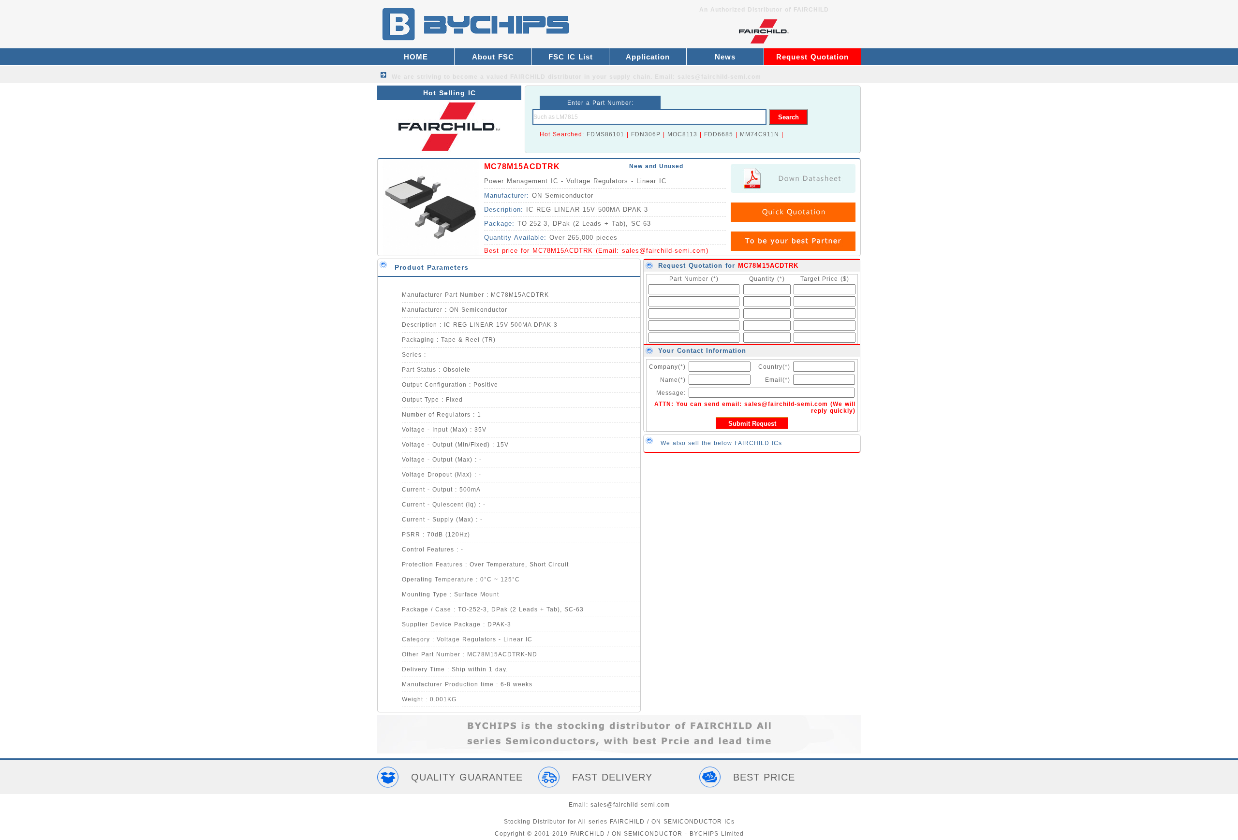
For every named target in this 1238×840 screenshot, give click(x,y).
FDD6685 (718, 134)
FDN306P (646, 134)
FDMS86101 (605, 134)
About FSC (493, 57)
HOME (416, 57)
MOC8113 (682, 134)
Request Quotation (812, 57)
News (725, 57)
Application (648, 57)
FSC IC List (570, 57)
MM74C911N (759, 134)
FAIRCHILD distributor (546, 76)
